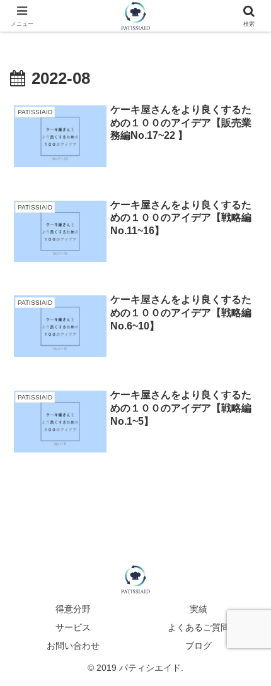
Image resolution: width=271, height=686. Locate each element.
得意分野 (73, 609)
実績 (198, 609)
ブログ (198, 646)
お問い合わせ (73, 646)
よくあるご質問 (198, 627)
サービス (73, 627)
